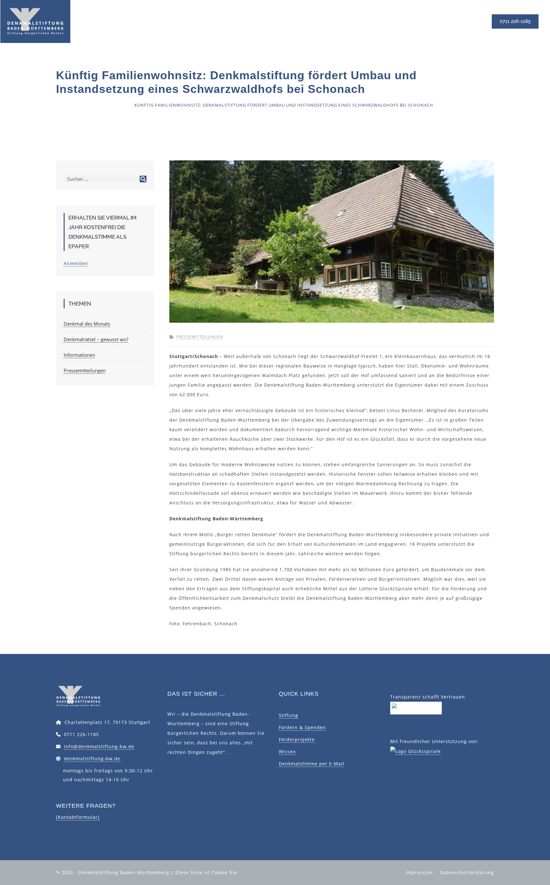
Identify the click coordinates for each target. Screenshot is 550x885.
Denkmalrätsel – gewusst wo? (96, 339)
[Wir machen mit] (416, 708)
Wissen (287, 751)
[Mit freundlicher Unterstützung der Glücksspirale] (415, 751)
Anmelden (76, 263)
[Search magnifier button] (143, 179)
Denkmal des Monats (87, 323)
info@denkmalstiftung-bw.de (99, 746)
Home (63, 105)
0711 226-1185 (515, 21)
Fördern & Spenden (302, 727)
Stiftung (288, 715)
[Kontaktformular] (78, 817)
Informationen (79, 355)
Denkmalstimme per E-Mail (311, 764)
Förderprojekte (297, 739)
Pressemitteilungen (102, 105)
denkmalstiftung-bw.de (92, 758)
